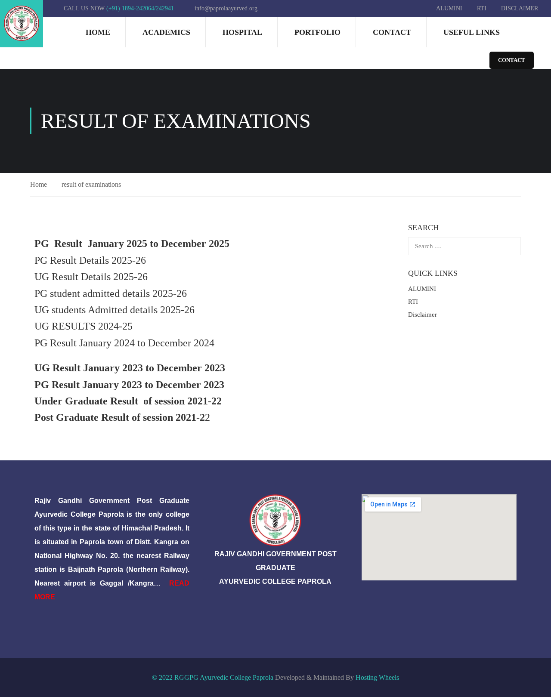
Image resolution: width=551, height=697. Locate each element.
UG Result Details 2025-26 (91, 276)
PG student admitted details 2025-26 (110, 293)
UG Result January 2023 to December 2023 (129, 367)
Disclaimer (519, 8)
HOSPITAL (242, 32)
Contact (392, 32)
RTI (481, 8)
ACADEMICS (166, 32)
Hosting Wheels (377, 677)
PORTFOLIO (317, 32)
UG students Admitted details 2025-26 (114, 309)
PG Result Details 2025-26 (90, 260)
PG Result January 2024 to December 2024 (124, 342)
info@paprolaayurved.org (226, 8)
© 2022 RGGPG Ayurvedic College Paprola (212, 677)
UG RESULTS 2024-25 (83, 326)
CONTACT (511, 60)
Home (98, 32)
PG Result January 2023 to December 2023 (129, 384)
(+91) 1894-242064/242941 (140, 8)
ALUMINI (449, 8)
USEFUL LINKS (471, 32)
